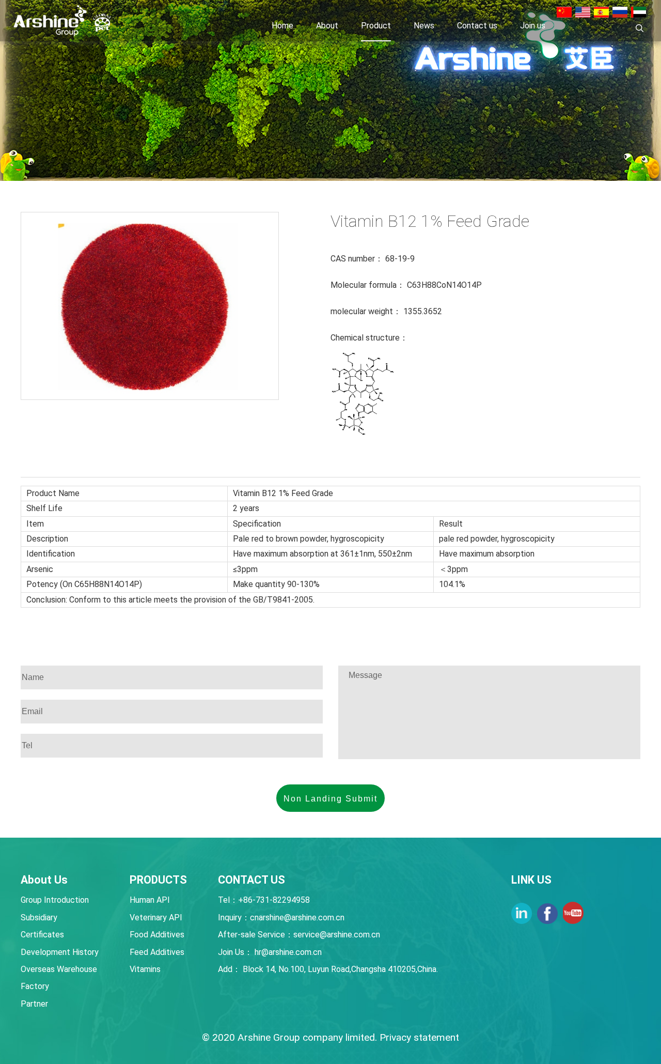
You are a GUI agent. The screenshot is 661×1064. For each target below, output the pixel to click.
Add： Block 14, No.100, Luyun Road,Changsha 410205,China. (328, 969)
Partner (34, 1004)
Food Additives (157, 934)
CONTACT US (251, 879)
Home (282, 25)
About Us (44, 879)
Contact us (477, 25)
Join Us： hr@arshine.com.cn (270, 952)
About (327, 25)
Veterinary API (156, 917)
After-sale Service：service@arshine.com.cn (299, 934)
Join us (532, 25)
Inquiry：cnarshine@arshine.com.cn (281, 917)
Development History (60, 952)
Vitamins (145, 969)
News (424, 25)
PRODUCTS (158, 879)
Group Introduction (55, 900)
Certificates (42, 934)
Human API (150, 900)
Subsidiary (39, 917)
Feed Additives (157, 952)
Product (376, 25)
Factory (35, 986)
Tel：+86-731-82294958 (264, 900)
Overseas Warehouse (59, 969)
